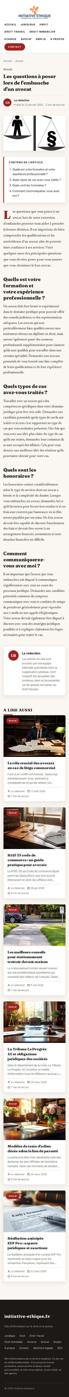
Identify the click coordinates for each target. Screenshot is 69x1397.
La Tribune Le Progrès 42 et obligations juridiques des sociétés (27, 1054)
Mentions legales (43, 1347)
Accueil (10, 24)
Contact (14, 47)
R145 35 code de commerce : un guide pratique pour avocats (27, 860)
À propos (57, 39)
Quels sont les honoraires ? (29, 185)
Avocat (26, 39)
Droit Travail (14, 31)
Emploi (41, 39)
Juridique (28, 24)
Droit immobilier (42, 31)
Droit (44, 24)
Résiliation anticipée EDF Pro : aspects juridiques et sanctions (27, 1243)
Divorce (10, 39)
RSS (60, 1347)
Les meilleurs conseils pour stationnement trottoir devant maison (28, 957)
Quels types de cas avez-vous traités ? (37, 179)
